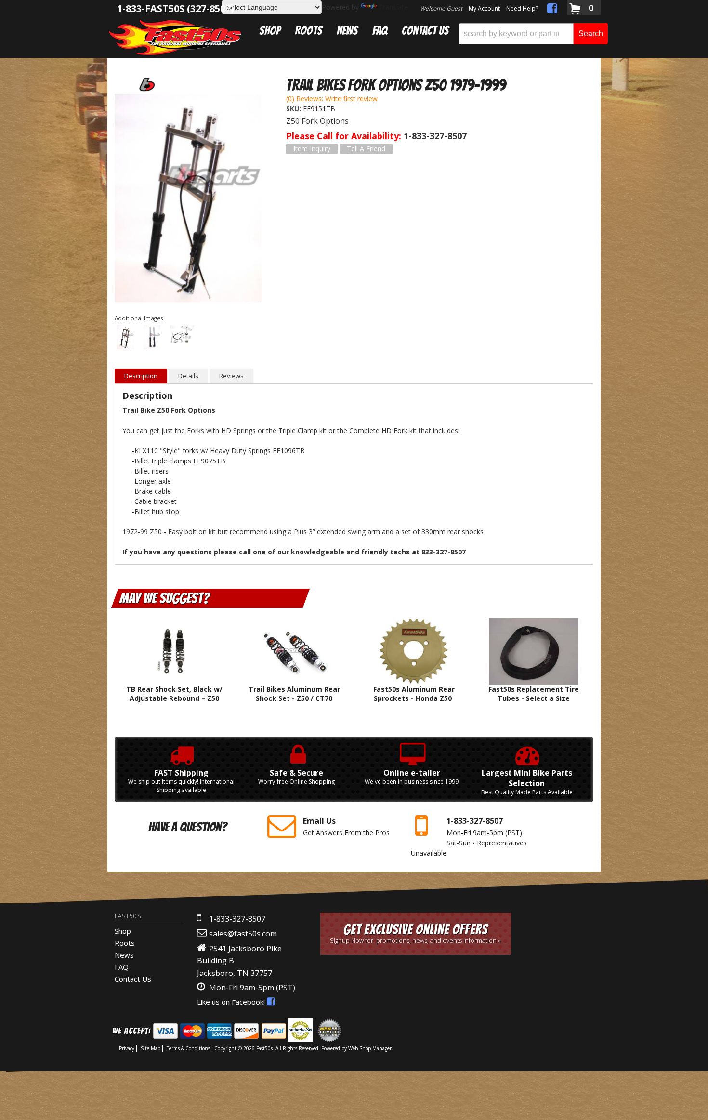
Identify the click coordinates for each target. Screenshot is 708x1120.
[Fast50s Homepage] (174, 36)
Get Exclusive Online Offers (415, 933)
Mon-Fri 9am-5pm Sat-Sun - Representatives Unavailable (469, 836)
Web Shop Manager (370, 1048)
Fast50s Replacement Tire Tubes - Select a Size (533, 693)
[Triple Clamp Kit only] (182, 335)
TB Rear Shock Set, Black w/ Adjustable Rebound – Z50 (174, 693)
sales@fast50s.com (243, 933)
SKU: (294, 108)
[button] (533, 33)
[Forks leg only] (152, 338)
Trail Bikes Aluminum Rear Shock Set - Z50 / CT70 (294, 693)
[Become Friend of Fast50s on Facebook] (552, 9)
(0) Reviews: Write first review (332, 98)
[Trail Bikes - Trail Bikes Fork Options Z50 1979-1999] (146, 84)
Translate (393, 7)
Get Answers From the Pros (346, 826)
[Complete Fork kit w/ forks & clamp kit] (188, 199)
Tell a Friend (366, 148)
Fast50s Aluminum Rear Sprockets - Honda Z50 (414, 693)
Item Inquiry (311, 148)
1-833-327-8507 (237, 918)
